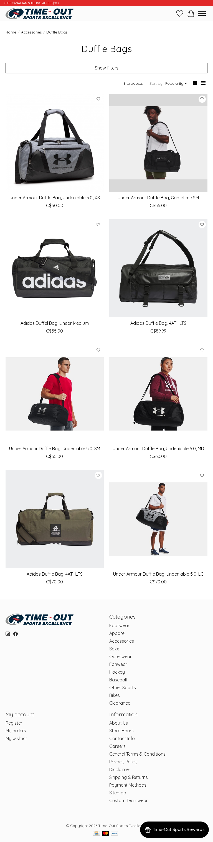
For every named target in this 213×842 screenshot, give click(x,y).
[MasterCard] (105, 833)
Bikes (114, 695)
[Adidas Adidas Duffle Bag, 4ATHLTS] (158, 268)
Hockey (117, 672)
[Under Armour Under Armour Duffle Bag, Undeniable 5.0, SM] (55, 394)
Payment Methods (127, 785)
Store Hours (121, 730)
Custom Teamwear (128, 800)
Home (11, 32)
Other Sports (122, 687)
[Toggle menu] (201, 13)
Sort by (156, 83)
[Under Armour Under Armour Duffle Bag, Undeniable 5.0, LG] (158, 519)
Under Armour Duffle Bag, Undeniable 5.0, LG (158, 574)
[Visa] (114, 833)
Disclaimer (119, 769)
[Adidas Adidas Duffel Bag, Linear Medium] (55, 268)
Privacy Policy (123, 761)
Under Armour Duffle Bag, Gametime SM (158, 197)
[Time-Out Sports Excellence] (39, 13)
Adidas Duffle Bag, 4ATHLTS (158, 323)
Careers (117, 746)
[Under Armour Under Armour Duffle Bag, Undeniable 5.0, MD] (158, 394)
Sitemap (117, 792)
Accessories (31, 32)
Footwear (119, 625)
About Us (118, 723)
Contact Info (122, 738)
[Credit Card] (96, 833)
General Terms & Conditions (137, 754)
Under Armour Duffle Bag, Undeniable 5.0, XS (54, 197)
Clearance (119, 703)
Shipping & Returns (128, 777)
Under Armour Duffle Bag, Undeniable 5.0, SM (54, 448)
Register (14, 723)
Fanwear (118, 664)
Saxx (114, 649)
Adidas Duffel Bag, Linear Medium (55, 323)
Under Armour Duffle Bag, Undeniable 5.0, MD (158, 448)
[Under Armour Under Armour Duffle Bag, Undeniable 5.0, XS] (55, 143)
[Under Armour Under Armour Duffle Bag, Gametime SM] (158, 143)
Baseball (118, 680)
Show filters (106, 68)
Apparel (117, 633)
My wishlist (16, 738)
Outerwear (120, 656)
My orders (16, 730)
